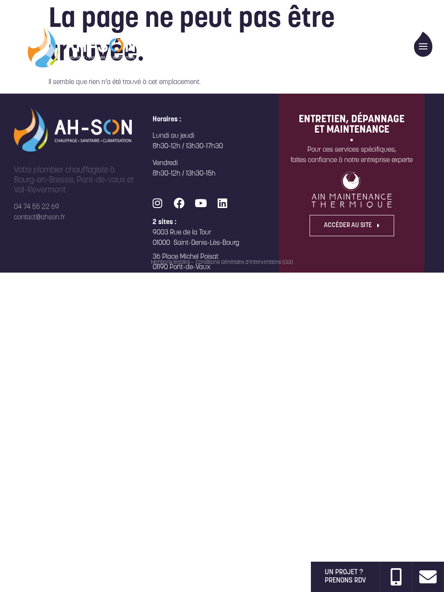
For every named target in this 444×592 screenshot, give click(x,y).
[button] (423, 44)
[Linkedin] (222, 203)
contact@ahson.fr (39, 217)
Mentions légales (170, 262)
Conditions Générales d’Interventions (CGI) (244, 262)
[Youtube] (201, 203)
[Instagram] (157, 203)
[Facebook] (179, 203)
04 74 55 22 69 (36, 207)
